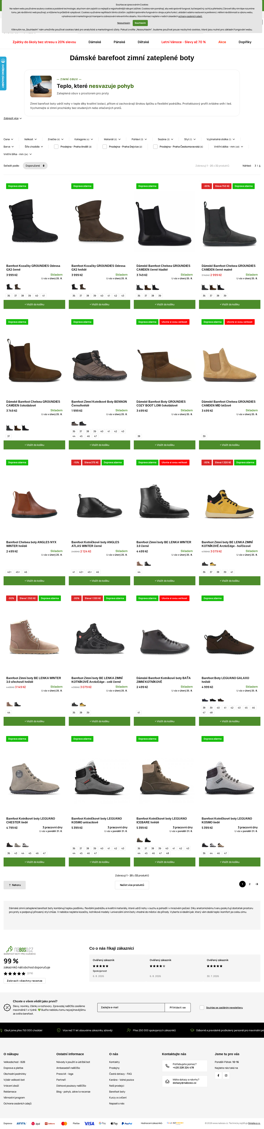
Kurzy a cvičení (117, 1097)
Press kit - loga (64, 1073)
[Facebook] (218, 1075)
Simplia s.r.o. (254, 1123)
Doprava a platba (13, 1068)
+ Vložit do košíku (34, 304)
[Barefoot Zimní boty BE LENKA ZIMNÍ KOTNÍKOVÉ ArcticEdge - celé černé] (205, 563)
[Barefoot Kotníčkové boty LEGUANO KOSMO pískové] (221, 844)
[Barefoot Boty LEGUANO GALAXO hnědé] (221, 699)
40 (36, 295)
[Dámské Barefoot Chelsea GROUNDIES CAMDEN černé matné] (140, 287)
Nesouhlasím (123, 22)
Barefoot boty (117, 1091)
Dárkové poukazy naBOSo (71, 1085)
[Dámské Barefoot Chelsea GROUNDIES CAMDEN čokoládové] (148, 287)
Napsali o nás (116, 1103)
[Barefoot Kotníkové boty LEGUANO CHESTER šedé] (18, 844)
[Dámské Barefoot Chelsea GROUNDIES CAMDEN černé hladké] (156, 287)
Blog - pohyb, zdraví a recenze (73, 1091)
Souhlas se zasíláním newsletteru (224, 1007)
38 (22, 295)
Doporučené (33, 165)
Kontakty (114, 1062)
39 (29, 295)
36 (8, 295)
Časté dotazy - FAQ (120, 1073)
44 (74, 436)
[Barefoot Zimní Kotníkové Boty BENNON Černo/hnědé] (75, 422)
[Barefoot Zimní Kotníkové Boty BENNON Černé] (83, 422)
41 (43, 295)
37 (15, 295)
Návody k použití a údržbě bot (73, 1062)
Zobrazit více (11, 118)
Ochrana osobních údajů (17, 1103)
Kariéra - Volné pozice (121, 1079)
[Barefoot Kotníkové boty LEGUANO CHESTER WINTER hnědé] (10, 844)
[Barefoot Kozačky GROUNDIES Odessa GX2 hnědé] (18, 287)
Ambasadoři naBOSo (68, 1068)
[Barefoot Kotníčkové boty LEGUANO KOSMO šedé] (213, 844)
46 (88, 436)
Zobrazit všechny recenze (24, 980)
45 (81, 436)
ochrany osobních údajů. (190, 16)
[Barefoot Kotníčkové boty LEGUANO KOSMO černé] (205, 844)
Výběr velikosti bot (14, 1079)
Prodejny (114, 1068)
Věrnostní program (14, 1097)
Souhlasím (140, 22)
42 (115, 295)
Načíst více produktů (132, 885)
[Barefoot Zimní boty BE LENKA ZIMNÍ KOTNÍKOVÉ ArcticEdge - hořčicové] (213, 563)
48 (211, 712)
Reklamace (10, 1091)
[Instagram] (226, 1075)
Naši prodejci (116, 1085)
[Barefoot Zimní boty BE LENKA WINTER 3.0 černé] (148, 563)
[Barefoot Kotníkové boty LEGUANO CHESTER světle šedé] (25, 844)
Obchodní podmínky (15, 1073)
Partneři (61, 1079)
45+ (18, 572)
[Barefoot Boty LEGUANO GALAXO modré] (205, 699)
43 (122, 295)
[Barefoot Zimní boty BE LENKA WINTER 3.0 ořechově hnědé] (140, 563)
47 (95, 436)
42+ (9, 572)
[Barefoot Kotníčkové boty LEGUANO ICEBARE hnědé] (140, 839)
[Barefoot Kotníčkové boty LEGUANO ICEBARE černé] (148, 839)
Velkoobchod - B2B (14, 1062)
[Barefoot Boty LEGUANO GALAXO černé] (213, 699)
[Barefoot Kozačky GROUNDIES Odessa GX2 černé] (10, 287)
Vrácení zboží (11, 1085)
